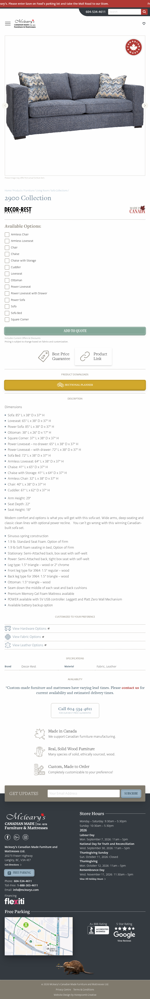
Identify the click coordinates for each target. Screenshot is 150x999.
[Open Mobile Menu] (8, 23)
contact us (130, 687)
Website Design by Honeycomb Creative (75, 994)
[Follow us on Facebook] (8, 837)
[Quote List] (144, 23)
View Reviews (124, 940)
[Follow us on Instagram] (26, 837)
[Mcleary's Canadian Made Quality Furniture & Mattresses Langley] (25, 23)
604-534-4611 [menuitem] (96, 12)
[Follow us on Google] (17, 837)
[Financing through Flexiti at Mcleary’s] (14, 901)
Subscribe (131, 793)
